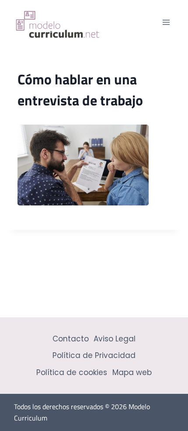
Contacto (70, 339)
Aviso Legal (115, 339)
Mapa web (132, 372)
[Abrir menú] (166, 22)
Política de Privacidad (94, 355)
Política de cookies (71, 372)
